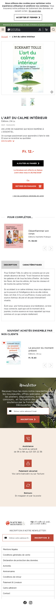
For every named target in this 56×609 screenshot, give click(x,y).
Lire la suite (6, 141)
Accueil (4, 37)
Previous (45, 248)
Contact (6, 593)
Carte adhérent (10, 588)
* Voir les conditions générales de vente (28, 196)
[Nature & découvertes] (14, 29)
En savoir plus (35, 11)
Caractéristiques (32, 265)
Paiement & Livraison (12, 582)
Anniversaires (9, 571)
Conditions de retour (12, 577)
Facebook (25, 602)
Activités (7, 566)
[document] (28, 11)
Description (10, 265)
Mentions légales (10, 549)
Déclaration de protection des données (20, 560)
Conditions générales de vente (16, 555)
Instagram (30, 602)
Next (51, 248)
